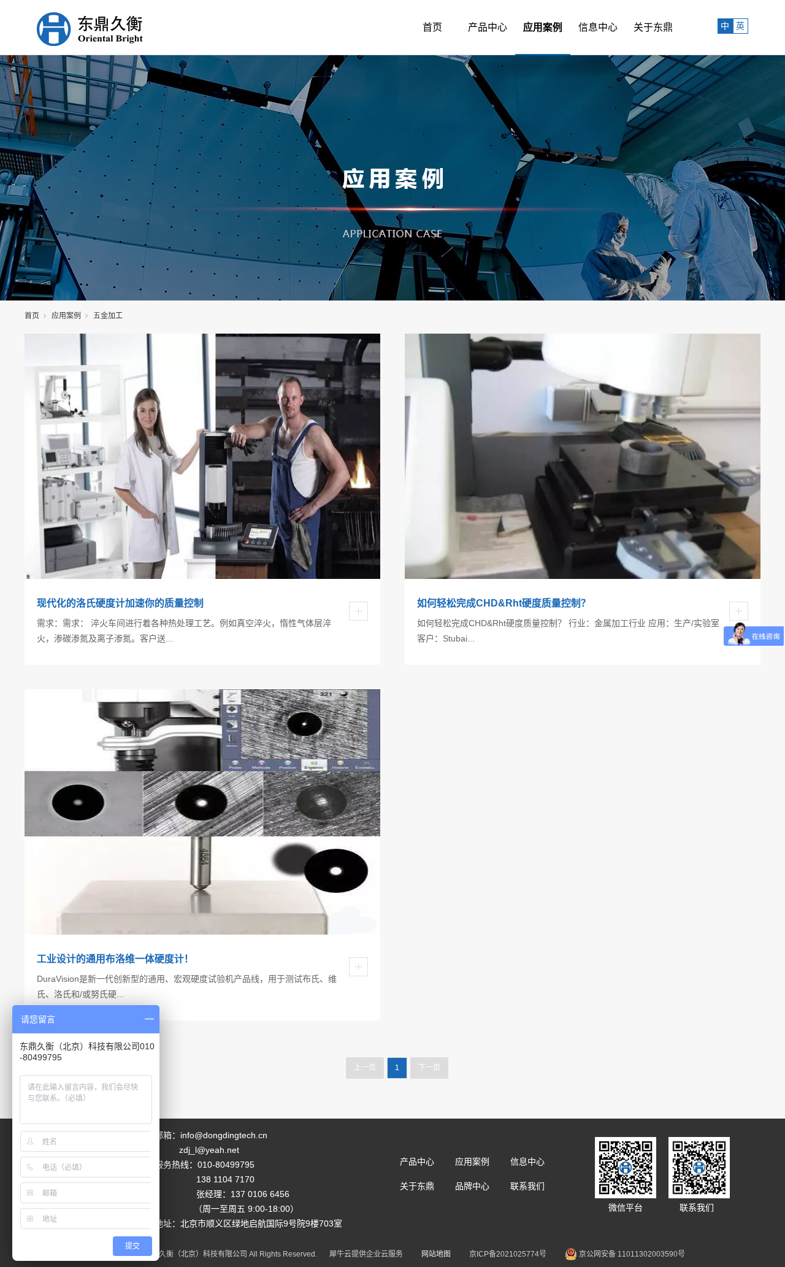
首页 (432, 27)
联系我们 (527, 1186)
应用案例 (542, 27)
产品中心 (487, 27)
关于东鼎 (653, 27)
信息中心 (598, 27)
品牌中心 (472, 1186)
